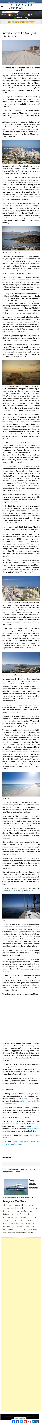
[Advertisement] (21, 1324)
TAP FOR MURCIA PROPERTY (21, 22)
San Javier (29, 891)
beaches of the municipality (12, 891)
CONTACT (9, 2)
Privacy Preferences (20, 1418)
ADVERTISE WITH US (18, 2)
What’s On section (32, 1128)
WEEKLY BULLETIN (30, 2)
